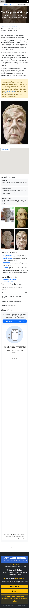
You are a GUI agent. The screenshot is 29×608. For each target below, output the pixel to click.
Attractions (11, 4)
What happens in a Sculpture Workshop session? (12, 288)
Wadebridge (6, 262)
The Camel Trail (7, 255)
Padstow (5, 267)
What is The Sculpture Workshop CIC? (11, 301)
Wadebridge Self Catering (9, 279)
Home (2, 1)
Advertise (15, 586)
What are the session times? (9, 305)
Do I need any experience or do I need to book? (12, 297)
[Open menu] (27, 1)
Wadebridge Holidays (8, 281)
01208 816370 (11, 91)
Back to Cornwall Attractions (9, 26)
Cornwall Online (15, 570)
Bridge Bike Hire (7, 258)
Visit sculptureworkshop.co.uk (15, 321)
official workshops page (10, 93)
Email (15, 591)
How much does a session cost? (10, 292)
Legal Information (15, 564)
